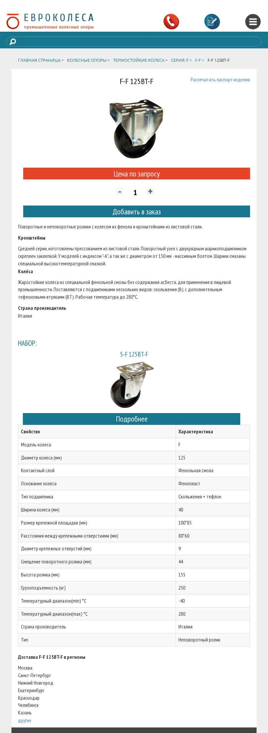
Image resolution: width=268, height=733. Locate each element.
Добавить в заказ (136, 212)
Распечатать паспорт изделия (220, 79)
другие (24, 720)
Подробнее (132, 419)
